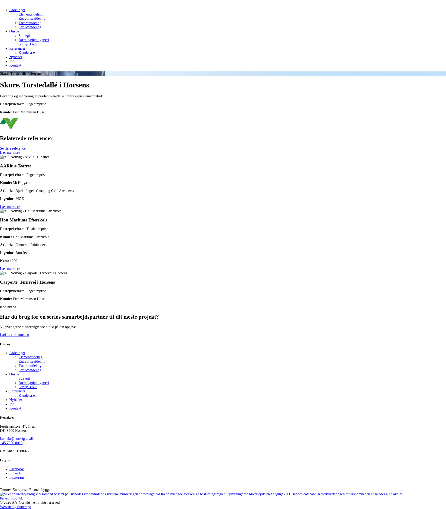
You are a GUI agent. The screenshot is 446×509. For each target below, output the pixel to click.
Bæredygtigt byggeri (34, 40)
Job (11, 61)
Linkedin (16, 473)
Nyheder (15, 57)
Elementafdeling (31, 14)
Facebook (16, 469)
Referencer (17, 48)
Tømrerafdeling (30, 23)
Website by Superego (15, 507)
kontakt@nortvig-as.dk (17, 439)
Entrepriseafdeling (32, 18)
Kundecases (27, 52)
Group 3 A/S (28, 44)
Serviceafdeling (30, 27)
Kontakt (15, 65)
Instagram (16, 477)
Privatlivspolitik (11, 498)
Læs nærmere (10, 152)
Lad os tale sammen (14, 335)
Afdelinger (17, 10)
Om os (14, 31)
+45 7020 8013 (11, 443)
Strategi (24, 36)
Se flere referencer (13, 148)
